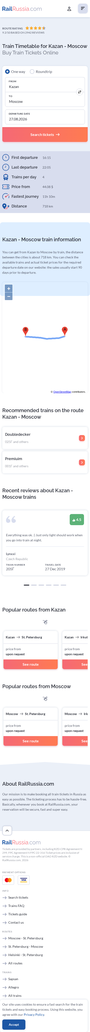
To (10, 96)
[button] (26, 585)
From (12, 81)
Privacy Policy (34, 1014)
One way (18, 71)
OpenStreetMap (62, 391)
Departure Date (19, 113)
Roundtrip (44, 71)
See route (31, 664)
